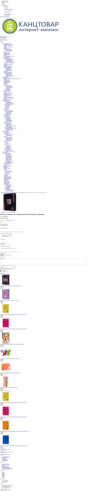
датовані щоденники (9, 128)
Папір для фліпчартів (7, 114)
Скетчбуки (5, 180)
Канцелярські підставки (8, 49)
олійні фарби (8, 187)
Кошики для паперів (7, 90)
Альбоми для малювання (8, 44)
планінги (7, 130)
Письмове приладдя (5, 131)
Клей (5, 51)
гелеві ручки (8, 144)
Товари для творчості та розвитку (7, 468)
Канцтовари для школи (6, 43)
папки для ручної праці (9, 61)
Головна (1, 192)
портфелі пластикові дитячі (10, 62)
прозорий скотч (8, 89)
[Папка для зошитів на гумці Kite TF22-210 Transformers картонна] (9, 211)
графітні (7, 142)
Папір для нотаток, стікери (8, 110)
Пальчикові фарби (7, 178)
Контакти (3, 3)
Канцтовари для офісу (5, 77)
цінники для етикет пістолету (10, 125)
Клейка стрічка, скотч (7, 85)
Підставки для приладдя (8, 95)
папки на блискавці (9, 157)
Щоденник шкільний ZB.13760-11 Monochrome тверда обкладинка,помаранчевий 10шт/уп (14, 431)
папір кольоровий (9, 117)
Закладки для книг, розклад (8, 46)
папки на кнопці (8, 159)
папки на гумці (8, 158)
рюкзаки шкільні (8, 75)
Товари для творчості (5, 166)
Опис (1, 253)
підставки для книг (9, 50)
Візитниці (5, 79)
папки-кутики (8, 160)
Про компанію (4, 459)
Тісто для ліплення (7, 181)
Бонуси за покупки (5, 1)
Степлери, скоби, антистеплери (9, 97)
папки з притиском (9, 155)
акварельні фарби (8, 68)
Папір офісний (6, 115)
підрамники (8, 189)
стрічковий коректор (9, 135)
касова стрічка (8, 118)
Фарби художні (6, 184)
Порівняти (6, 225)
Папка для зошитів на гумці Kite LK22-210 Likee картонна (9, 300)
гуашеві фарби (8, 69)
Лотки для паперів (7, 91)
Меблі (3, 465)
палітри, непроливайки (9, 70)
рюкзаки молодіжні (9, 74)
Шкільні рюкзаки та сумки (8, 72)
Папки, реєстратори (7, 153)
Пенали (5, 63)
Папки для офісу (4, 152)
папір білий (8, 116)
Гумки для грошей (7, 80)
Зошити (5, 47)
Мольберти (6, 175)
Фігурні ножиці (6, 183)
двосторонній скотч (9, 86)
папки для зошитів (22, 192)
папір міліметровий (9, 121)
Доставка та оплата (5, 457)
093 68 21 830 (6, 7)
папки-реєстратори (9, 161)
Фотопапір (5, 122)
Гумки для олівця (7, 132)
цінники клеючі (8, 126)
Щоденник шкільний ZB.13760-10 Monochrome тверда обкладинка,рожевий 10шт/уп (13, 416)
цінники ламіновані (9, 127)
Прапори (5, 96)
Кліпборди (5, 83)
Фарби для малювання (7, 67)
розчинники (8, 174)
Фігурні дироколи (7, 182)
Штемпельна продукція (7, 99)
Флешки (5, 98)
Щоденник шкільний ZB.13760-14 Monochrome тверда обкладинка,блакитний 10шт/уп (14, 445)
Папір (3, 472)
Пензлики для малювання (8, 64)
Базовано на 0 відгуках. (9, 220)
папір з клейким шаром (9, 111)
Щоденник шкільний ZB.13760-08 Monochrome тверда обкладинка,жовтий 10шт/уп (13, 314)
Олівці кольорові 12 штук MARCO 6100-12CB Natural (8, 387)
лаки (6, 173)
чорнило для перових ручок (10, 151)
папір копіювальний (9, 120)
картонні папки (8, 154)
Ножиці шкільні (6, 57)
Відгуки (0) (4, 253)
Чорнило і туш (6, 150)
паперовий (7, 88)
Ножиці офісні (6, 94)
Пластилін (5, 65)
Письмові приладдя (5, 466)
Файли (3, 475)
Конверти (5, 109)
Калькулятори (6, 82)
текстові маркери (8, 140)
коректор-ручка (8, 134)
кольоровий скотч (9, 87)
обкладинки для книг (9, 60)
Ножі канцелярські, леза (8, 93)
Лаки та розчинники (7, 172)
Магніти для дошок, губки (8, 92)
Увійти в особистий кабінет (4, 16)
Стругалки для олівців (7, 66)
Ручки (3, 476)
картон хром (8, 108)
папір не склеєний (9, 112)
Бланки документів (7, 101)
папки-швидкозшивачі (9, 162)
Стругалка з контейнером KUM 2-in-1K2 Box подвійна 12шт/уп (10, 358)
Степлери (3, 474)
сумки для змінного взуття (10, 76)
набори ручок (8, 146)
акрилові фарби (8, 185)
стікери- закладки (8, 113)
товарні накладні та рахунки (10, 103)
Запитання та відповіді (5, 456)
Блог (3, 2)
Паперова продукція (5, 100)
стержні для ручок (9, 149)
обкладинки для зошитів (10, 59)
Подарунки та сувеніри (6, 467)
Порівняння (5, 37)
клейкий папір (8, 124)
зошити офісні (8, 106)
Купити (1, 224)
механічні (7, 143)
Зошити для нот (6, 48)
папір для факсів (8, 119)
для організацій (4, 460)
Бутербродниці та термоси (8, 45)
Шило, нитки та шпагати (8, 165)
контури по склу (8, 170)
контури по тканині (9, 171)
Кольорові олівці (6, 52)
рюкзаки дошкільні (9, 73)
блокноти (7, 105)
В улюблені (2, 225)
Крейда (5, 55)
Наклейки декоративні (7, 177)
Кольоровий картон (7, 53)
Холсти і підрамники (7, 188)
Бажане (1, 37)
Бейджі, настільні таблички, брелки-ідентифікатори (12, 78)
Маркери (5, 136)
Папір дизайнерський (7, 179)
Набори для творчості (7, 176)
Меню (2, 41)
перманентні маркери (9, 139)
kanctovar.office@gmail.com (8, 14)
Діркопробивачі (6, 81)
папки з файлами (8, 156)
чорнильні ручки (8, 147)
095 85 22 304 (4, 5)
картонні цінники (9, 123)
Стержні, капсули (7, 148)
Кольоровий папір (7, 54)
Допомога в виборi (3, 36)
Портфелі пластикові (7, 163)
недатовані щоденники (9, 129)
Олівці (5, 141)
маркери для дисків (9, 137)
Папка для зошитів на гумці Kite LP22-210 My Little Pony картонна (11, 285)
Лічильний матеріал (7, 56)
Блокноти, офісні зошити (8, 104)
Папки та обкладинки (7, 58)
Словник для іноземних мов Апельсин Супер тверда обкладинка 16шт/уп (12, 344)
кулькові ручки (8, 145)
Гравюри (5, 167)
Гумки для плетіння (7, 168)
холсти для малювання (9, 190)
